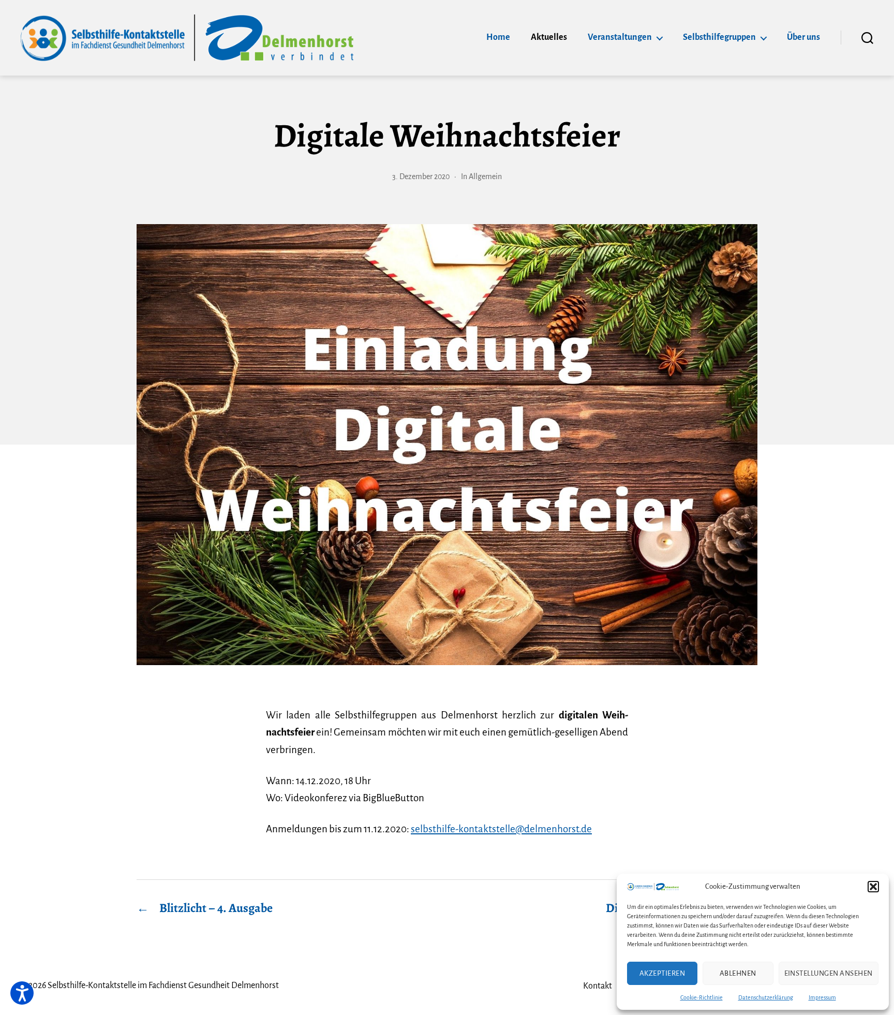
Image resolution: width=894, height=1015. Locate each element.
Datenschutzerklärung (765, 997)
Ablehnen (738, 973)
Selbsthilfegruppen (719, 37)
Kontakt (597, 986)
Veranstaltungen (620, 37)
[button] (873, 886)
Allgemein (485, 176)
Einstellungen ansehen (828, 973)
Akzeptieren (662, 973)
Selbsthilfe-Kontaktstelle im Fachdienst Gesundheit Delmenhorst (163, 985)
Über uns (803, 37)
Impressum (822, 997)
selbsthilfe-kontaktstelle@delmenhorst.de (501, 828)
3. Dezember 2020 (421, 176)
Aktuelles (549, 37)
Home (498, 37)
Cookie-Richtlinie (701, 997)
